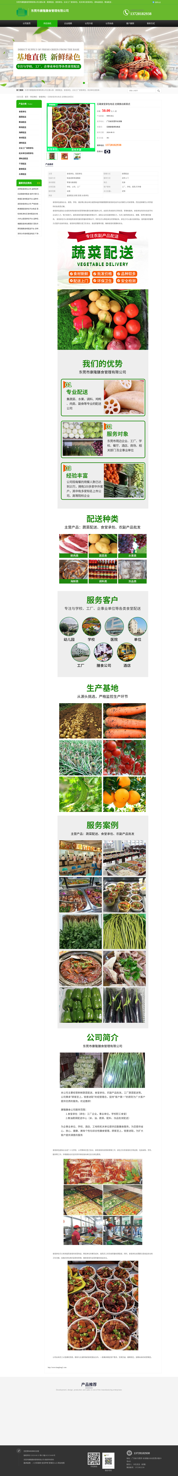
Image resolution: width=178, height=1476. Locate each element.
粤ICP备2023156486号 (47, 1455)
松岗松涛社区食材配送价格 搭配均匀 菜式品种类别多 (29, 214)
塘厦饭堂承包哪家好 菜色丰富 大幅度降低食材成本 (29, 224)
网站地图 (61, 1463)
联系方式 (151, 23)
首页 (26, 97)
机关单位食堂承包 (26, 153)
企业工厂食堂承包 (26, 148)
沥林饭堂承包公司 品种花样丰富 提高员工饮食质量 (29, 189)
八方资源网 (37, 1463)
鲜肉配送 (22, 127)
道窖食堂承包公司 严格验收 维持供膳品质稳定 (29, 204)
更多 (38, 183)
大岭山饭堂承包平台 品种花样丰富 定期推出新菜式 (29, 219)
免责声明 (45, 1463)
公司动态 (109, 23)
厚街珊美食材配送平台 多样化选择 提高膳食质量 (29, 229)
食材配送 (22, 138)
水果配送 (22, 174)
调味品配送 (23, 158)
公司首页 (27, 23)
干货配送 (22, 164)
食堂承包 (42, 97)
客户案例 (130, 23)
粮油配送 (22, 122)
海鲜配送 (22, 132)
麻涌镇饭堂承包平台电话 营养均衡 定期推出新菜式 (29, 209)
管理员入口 (53, 1463)
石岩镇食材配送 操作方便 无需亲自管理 (29, 194)
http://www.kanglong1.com (57, 1367)
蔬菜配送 (22, 117)
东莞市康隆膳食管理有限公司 (34, 1460)
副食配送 (22, 169)
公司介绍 (89, 23)
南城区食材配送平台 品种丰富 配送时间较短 (29, 199)
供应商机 (47, 23)
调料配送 (22, 143)
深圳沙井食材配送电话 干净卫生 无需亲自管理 (29, 234)
